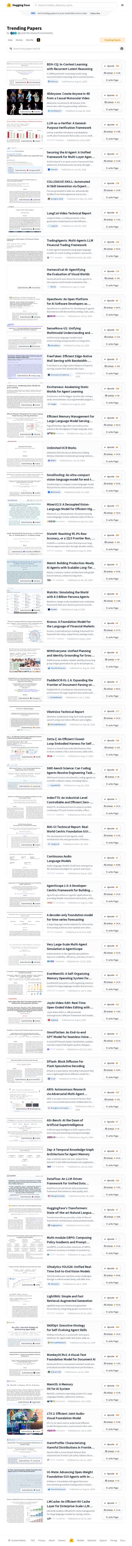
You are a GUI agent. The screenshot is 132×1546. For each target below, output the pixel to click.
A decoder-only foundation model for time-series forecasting (70, 917)
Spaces (103, 1540)
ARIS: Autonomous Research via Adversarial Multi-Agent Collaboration (66, 1091)
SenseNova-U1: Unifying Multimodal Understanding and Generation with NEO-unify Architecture (68, 330)
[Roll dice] (121, 48)
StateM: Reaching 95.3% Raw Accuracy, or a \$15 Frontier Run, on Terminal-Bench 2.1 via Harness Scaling (71, 536)
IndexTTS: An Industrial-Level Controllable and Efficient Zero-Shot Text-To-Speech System (68, 800)
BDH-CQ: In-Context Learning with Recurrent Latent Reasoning (70, 66)
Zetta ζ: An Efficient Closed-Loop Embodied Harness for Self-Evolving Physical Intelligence (70, 741)
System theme (18, 1540)
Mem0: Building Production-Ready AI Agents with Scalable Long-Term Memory (71, 565)
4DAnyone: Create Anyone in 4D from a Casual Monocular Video (68, 96)
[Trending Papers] (38, 40)
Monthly (30, 40)
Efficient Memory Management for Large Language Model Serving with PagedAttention (70, 418)
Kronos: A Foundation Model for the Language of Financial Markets (70, 624)
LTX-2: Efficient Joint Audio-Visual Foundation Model (66, 1415)
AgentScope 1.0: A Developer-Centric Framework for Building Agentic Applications (68, 888)
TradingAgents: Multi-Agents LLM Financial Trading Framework (70, 242)
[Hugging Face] (71, 1540)
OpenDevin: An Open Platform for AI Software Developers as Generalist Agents (67, 301)
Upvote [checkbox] (113, 65)
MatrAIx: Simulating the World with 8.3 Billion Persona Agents (68, 594)
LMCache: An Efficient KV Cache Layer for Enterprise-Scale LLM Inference (68, 1503)
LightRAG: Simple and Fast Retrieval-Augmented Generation (69, 1298)
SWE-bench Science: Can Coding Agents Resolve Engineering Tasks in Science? (70, 770)
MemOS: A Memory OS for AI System (60, 1386)
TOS (33, 1540)
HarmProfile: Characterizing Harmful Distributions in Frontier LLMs (69, 1445)
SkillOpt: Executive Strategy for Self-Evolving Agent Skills (67, 1327)
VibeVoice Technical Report (65, 712)
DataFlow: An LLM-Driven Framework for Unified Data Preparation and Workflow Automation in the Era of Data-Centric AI (68, 1181)
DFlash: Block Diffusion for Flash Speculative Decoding (66, 1063)
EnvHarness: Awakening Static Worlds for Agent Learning (68, 389)
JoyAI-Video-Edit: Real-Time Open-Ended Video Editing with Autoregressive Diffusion (68, 1005)
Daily (10, 40)
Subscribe (95, 13)
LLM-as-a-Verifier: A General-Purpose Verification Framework (69, 125)
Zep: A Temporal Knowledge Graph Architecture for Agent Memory (70, 1151)
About (52, 1540)
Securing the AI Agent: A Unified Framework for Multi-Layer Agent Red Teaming (70, 154)
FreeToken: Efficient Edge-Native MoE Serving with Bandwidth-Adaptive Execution (69, 358)
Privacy (41, 1540)
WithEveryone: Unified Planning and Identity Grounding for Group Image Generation (70, 653)
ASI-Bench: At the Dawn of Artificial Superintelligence (65, 1122)
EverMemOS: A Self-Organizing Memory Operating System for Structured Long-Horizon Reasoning (68, 976)
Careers (62, 1540)
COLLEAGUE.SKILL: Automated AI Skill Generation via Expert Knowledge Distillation (68, 184)
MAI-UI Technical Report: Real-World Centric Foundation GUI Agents (68, 829)
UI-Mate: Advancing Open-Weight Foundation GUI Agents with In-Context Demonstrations (70, 1474)
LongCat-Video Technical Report (69, 213)
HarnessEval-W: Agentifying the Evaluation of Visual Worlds (68, 271)
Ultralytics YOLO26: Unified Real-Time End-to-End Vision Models (69, 1269)
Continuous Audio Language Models (59, 858)
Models (80, 1540)
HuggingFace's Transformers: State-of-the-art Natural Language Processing (71, 1210)
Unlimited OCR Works (61, 448)
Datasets (92, 1540)
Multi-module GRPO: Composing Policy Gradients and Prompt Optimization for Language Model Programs (70, 1239)
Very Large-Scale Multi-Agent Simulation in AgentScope (67, 946)
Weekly (19, 40)
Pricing (113, 1540)
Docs (122, 1540)
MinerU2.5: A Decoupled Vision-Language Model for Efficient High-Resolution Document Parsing (71, 506)
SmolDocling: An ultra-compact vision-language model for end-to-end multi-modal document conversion (70, 477)
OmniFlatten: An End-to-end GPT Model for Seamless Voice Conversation (68, 1034)
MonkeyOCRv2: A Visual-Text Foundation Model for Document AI (71, 1357)
